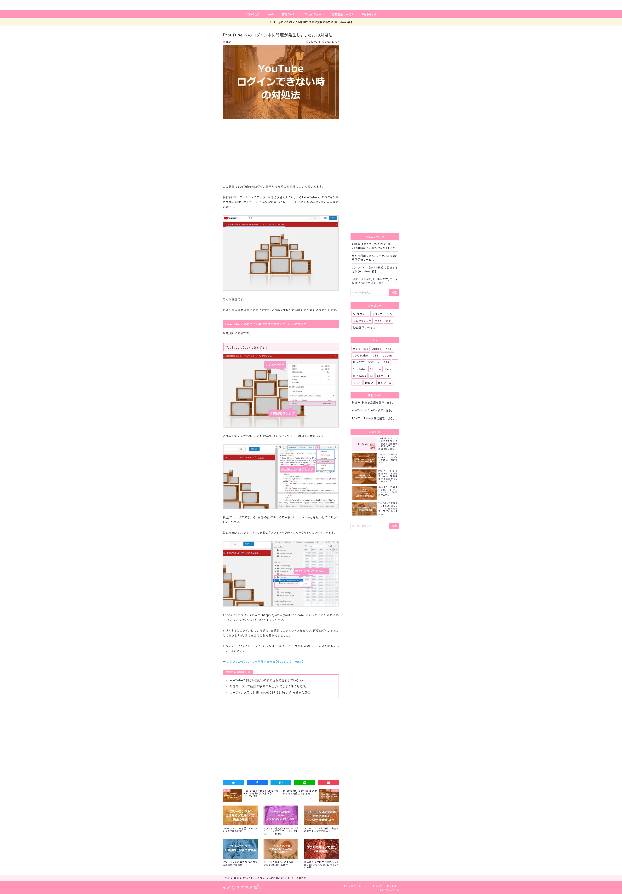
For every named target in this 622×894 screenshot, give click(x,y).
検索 (394, 292)
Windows (359, 376)
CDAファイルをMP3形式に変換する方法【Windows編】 (375, 269)
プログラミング (362, 321)
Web (271, 14)
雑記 (228, 41)
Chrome (375, 369)
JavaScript (361, 355)
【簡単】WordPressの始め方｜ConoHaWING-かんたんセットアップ (375, 246)
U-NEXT (358, 362)
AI (371, 376)
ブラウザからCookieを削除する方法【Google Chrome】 (265, 661)
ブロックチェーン (313, 14)
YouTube (359, 369)
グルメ (357, 383)
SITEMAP (376, 886)
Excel (389, 369)
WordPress (360, 349)
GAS (386, 362)
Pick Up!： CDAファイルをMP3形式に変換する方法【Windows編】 (311, 22)
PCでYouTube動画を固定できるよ (373, 418)
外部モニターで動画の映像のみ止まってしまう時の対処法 (268, 686)
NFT (389, 349)
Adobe (376, 349)
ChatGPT (383, 376)
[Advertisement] (281, 153)
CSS (375, 355)
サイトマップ (369, 14)
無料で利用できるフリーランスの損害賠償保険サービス (375, 257)
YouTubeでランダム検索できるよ (373, 410)
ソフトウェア (252, 14)
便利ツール (289, 14)
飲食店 (369, 383)
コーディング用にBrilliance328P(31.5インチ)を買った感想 (270, 692)
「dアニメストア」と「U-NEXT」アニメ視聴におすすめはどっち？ (375, 281)
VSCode (374, 362)
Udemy (388, 355)
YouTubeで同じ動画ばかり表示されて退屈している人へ (267, 680)
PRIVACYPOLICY (355, 886)
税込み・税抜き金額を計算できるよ (373, 402)
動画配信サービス (343, 14)
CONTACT (392, 886)
